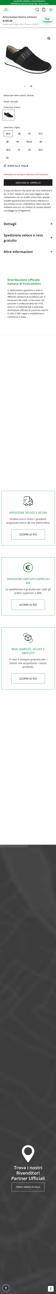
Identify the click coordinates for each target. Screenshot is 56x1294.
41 (19, 149)
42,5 (40, 149)
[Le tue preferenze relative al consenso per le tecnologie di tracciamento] (51, 1289)
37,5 (40, 133)
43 (7, 157)
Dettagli (10, 224)
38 (7, 141)
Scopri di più (28, 534)
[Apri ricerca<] (37, 9)
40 (41, 141)
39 (17, 141)
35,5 (8, 133)
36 (19, 133)
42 (29, 149)
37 (29, 133)
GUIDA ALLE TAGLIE (17, 165)
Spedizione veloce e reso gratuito (23, 238)
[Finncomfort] (47, 20)
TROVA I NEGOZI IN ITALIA (28, 1187)
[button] (6, 1288)
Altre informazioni (18, 251)
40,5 (8, 149)
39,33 (29, 141)
